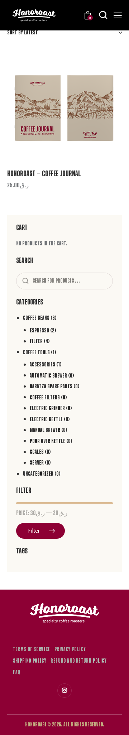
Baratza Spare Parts (51, 386)
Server (37, 462)
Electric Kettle (46, 419)
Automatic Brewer (48, 375)
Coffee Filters (45, 397)
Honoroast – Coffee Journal (44, 173)
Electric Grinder (47, 408)
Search (24, 281)
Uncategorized (38, 473)
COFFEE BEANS (36, 317)
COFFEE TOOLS (36, 352)
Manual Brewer (45, 430)
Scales (37, 451)
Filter (36, 341)
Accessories (42, 364)
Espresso (39, 330)
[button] (106, 64)
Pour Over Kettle (47, 441)
